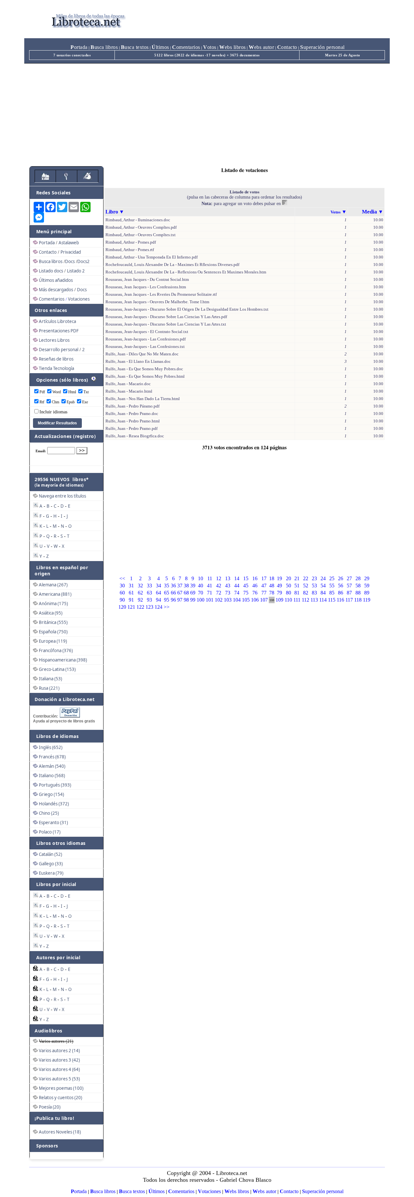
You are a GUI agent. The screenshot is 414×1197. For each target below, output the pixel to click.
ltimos (160, 47)
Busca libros (50, 261)
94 (158, 600)
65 (166, 592)
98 (186, 600)
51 (297, 585)
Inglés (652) (50, 747)
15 (245, 578)
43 (227, 585)
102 (219, 600)
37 (179, 585)
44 (236, 585)
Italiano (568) (52, 775)
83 (314, 592)
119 (366, 600)
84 (323, 592)
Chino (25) (49, 813)
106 (255, 600)
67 (179, 592)
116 (340, 600)
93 (149, 600)
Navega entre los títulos (62, 496)
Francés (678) (52, 757)
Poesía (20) (49, 1107)
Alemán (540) (52, 766)
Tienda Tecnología (56, 368)
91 (131, 600)
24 (323, 578)
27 (349, 578)
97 (179, 600)
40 (200, 585)
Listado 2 (76, 271)
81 (297, 592)
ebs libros (232, 47)
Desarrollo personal (58, 349)
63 (149, 592)
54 (323, 585)
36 (173, 585)
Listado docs (51, 271)
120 (122, 607)
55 (331, 585)
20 (288, 578)
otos (209, 47)
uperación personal (322, 47)
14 (236, 578)
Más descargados (56, 290)
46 (254, 585)
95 (166, 600)
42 (218, 585)
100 (200, 600)
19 (279, 578)
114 (323, 600)
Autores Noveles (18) (60, 1132)
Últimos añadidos (56, 280)
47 (264, 585)
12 (218, 578)
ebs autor (261, 47)
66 (173, 592)
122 (140, 607)
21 (297, 578)
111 (296, 600)
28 (358, 578)
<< (122, 578)
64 (158, 592)
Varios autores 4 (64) (59, 1069)
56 (340, 585)
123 (149, 607)
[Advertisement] (207, 112)
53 (314, 585)
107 (264, 600)
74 (236, 592)
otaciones (209, 1191)
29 (366, 578)
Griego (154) (51, 794)
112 (305, 600)
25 (331, 578)
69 (192, 592)
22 (305, 578)
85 (331, 592)
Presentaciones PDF (59, 331)
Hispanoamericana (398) (63, 660)
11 (209, 578)
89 (366, 592)
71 (209, 592)
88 (358, 592)
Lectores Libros (54, 340)
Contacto (48, 252)
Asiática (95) (50, 613)
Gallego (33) (51, 864)
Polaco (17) (49, 832)
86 (340, 592)
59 (366, 585)
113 (314, 600)
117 (349, 600)
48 (271, 585)
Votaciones (79, 299)
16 (254, 578)
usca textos (135, 47)
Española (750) (53, 632)
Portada (47, 243)
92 (140, 600)
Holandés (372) (54, 804)
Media (369, 212)
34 (158, 585)
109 (279, 600)
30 (122, 585)
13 (227, 578)
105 (246, 600)
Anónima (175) (53, 603)
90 (122, 600)
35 (166, 585)
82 (305, 592)
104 (237, 600)
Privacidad (70, 252)
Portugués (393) (55, 785)
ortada (79, 47)
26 (340, 578)
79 (279, 592)
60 (122, 592)
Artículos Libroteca (57, 321)
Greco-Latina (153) (57, 669)
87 (349, 592)
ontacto (287, 47)
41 (209, 585)
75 (245, 592)
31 (131, 585)
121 (131, 607)
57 (349, 585)
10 (200, 578)
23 (314, 578)
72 (218, 592)
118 (358, 600)
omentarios (186, 47)
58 (358, 585)
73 (227, 592)
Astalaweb (69, 243)
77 (264, 592)
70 (200, 592)
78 (271, 592)
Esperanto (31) (53, 822)
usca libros (104, 47)
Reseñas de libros (56, 359)
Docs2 (83, 261)
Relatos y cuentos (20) (60, 1097)
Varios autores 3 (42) (59, 1060)
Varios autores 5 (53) (59, 1079)
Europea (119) (53, 641)
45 (245, 585)
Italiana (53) (50, 679)
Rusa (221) (49, 688)
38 (186, 585)
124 (158, 607)
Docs (70, 261)
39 (192, 585)
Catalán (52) (50, 854)
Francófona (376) (56, 650)
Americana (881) (55, 594)
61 (131, 592)
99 (192, 600)
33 (149, 585)
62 (140, 592)
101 (209, 600)
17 (264, 578)
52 (305, 585)
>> (166, 607)
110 (288, 600)
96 (173, 600)
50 (288, 585)
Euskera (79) (51, 873)
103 (228, 600)
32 (140, 585)
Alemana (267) (53, 585)
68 (186, 592)
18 (271, 578)
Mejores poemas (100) (61, 1088)
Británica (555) (53, 622)
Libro (111, 211)
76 (254, 592)
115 (331, 600)
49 (279, 585)
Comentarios (51, 299)
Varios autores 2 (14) (59, 1050)
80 (288, 592)
